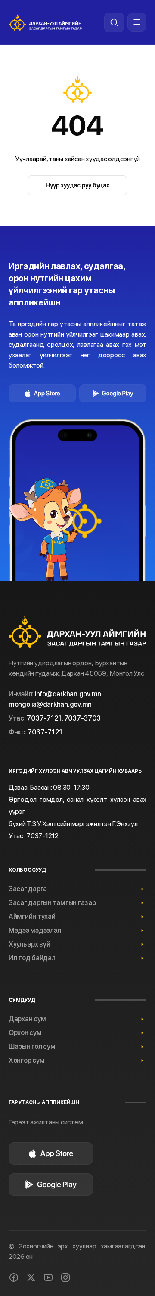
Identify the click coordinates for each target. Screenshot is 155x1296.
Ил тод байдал (32, 958)
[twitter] (31, 1277)
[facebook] (14, 1277)
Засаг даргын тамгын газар (52, 903)
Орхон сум (25, 1033)
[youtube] (48, 1277)
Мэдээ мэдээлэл (35, 930)
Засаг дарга (28, 889)
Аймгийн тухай (32, 916)
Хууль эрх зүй (29, 944)
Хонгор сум (26, 1060)
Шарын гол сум (32, 1046)
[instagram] (65, 1277)
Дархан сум (27, 1019)
